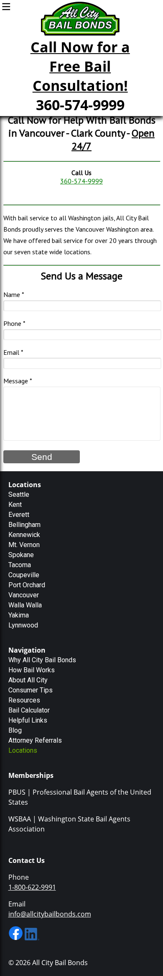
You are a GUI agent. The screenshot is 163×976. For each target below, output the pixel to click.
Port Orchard (26, 585)
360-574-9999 (80, 104)
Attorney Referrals (35, 740)
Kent (15, 505)
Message (15, 381)
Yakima (18, 615)
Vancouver (23, 595)
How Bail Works (31, 670)
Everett (18, 515)
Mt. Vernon (24, 545)
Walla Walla (25, 605)
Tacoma (19, 565)
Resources (24, 700)
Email (11, 352)
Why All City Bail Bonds (42, 660)
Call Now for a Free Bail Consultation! (80, 66)
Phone (12, 323)
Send (41, 457)
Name (11, 294)
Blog (15, 730)
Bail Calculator (29, 710)
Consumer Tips (30, 690)
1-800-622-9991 (32, 887)
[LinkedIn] (32, 937)
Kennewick (24, 535)
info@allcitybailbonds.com (49, 914)
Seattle (18, 494)
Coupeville (23, 575)
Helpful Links (27, 720)
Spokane (21, 555)
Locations (22, 750)
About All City (28, 680)
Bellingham (24, 525)
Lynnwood (23, 625)
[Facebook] (15, 937)
